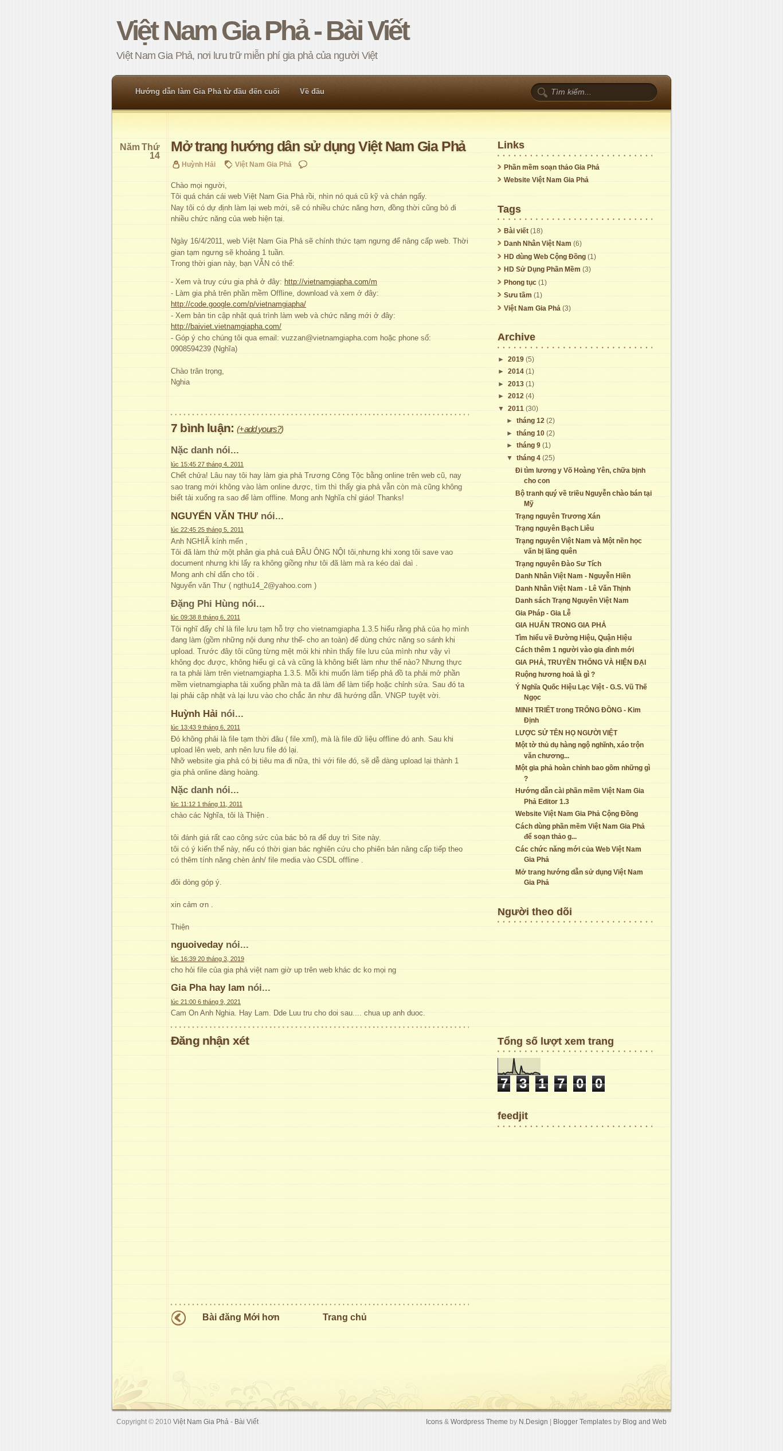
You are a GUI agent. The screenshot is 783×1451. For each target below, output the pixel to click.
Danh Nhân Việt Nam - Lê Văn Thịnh (573, 589)
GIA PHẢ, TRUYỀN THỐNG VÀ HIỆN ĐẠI (580, 662)
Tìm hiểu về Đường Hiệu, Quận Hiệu (573, 638)
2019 (516, 359)
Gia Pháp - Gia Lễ (543, 613)
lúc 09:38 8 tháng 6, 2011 (205, 617)
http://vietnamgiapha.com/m (330, 281)
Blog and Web (645, 1421)
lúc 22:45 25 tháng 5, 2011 (207, 529)
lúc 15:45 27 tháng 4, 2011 (207, 464)
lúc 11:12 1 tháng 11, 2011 (206, 804)
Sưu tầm (518, 295)
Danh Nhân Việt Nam (537, 244)
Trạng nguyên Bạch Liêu (554, 528)
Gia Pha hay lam (208, 987)
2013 (516, 384)
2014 (516, 371)
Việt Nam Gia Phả (263, 164)
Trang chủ (345, 1317)
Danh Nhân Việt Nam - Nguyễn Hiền (573, 576)
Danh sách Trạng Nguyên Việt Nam (572, 601)
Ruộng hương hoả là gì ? (555, 674)
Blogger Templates (582, 1421)
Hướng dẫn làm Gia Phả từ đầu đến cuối (207, 91)
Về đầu (312, 91)
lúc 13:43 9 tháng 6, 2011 (205, 727)
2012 (516, 396)
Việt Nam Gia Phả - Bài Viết (262, 30)
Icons (434, 1421)
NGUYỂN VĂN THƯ (214, 515)
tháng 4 (528, 458)
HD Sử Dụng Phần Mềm (542, 269)
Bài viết (516, 231)
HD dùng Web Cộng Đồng (545, 257)
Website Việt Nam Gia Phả (546, 180)
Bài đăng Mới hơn (241, 1317)
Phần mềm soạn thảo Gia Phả (552, 167)
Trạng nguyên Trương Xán (557, 516)
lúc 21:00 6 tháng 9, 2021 (206, 1001)
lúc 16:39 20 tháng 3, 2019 (207, 958)
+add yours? (260, 429)
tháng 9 (528, 445)
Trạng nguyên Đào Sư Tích (558, 564)
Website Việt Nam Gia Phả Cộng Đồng (576, 814)
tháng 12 (530, 421)
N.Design (533, 1421)
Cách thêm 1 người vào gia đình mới (574, 650)
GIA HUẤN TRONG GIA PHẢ (560, 625)
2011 (516, 409)
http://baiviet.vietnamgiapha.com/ (226, 326)
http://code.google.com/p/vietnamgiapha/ (238, 304)
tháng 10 (530, 433)
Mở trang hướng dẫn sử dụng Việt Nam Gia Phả (318, 146)
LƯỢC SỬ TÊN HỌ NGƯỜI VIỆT (566, 733)
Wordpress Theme (479, 1421)
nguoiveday (197, 944)
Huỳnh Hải (194, 713)
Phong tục (520, 283)
